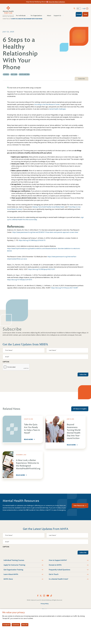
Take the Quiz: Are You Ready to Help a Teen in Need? (32, 428)
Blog (8, 18)
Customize (16, 624)
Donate (78, 14)
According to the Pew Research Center (47, 104)
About (49, 15)
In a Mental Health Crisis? (58, 579)
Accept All (6, 624)
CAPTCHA (6, 362)
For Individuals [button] (21, 15)
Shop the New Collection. (56, 2)
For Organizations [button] (36, 15)
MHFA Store (8, 579)
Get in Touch (53, 574)
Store (85, 14)
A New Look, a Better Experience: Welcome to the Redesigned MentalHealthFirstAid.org (28, 464)
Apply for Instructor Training (14, 565)
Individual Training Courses (14, 560)
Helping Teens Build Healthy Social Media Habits (48, 207)
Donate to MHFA (55, 565)
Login (84, 8)
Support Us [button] (57, 15)
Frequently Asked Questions (59, 570)
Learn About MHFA (11, 574)
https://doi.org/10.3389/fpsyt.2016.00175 (32, 240)
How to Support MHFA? (58, 560)
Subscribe (81, 79)
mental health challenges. (57, 109)
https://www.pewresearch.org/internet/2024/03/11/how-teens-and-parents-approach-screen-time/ (45, 232)
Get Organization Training (13, 570)
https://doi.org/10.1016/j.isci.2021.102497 (64, 288)
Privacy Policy (45, 603)
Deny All (24, 624)
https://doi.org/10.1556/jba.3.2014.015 (19, 280)
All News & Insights (80, 409)
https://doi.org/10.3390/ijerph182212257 (41, 269)
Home (4, 18)
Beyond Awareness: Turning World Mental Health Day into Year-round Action (73, 431)
